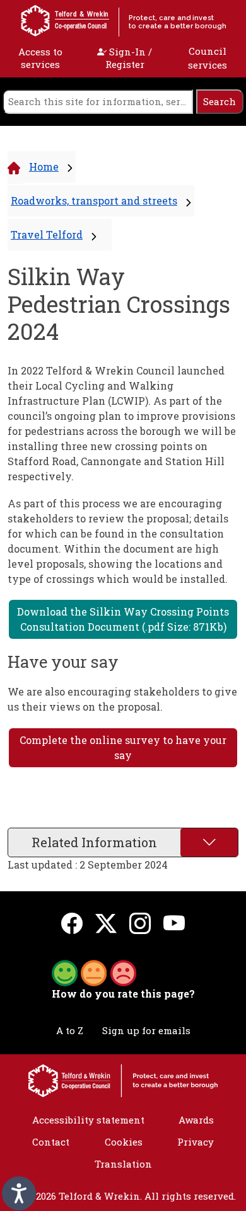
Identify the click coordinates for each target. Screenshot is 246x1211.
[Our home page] (123, 1079)
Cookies (124, 1141)
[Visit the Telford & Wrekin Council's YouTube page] (174, 923)
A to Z (69, 1030)
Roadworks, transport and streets (94, 200)
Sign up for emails (146, 1030)
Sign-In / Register (129, 57)
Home (44, 166)
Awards (196, 1119)
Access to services (40, 57)
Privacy (195, 1141)
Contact (50, 1141)
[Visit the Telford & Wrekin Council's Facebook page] (72, 923)
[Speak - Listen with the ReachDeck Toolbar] (19, 1193)
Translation (123, 1163)
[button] (94, 972)
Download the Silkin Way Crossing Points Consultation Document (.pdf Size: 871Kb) (123, 619)
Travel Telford (47, 234)
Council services (207, 58)
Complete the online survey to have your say (123, 747)
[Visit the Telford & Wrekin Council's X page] (106, 923)
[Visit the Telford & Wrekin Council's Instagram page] (140, 923)
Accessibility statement (88, 1119)
